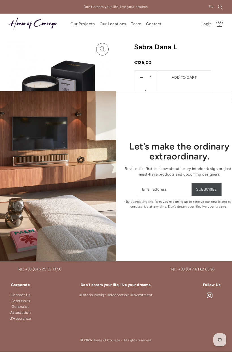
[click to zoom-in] (102, 49)
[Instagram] (209, 295)
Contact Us (20, 295)
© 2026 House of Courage (100, 340)
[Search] (220, 7)
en (211, 7)
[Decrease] (142, 77)
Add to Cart (184, 77)
